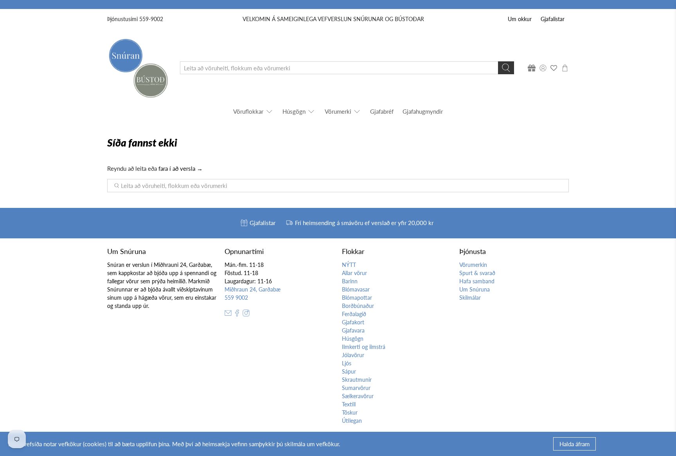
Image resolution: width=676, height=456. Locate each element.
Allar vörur (354, 273)
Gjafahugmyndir (423, 111)
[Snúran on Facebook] (237, 314)
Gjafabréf (382, 111)
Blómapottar (357, 297)
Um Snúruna (474, 289)
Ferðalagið (354, 314)
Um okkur (520, 19)
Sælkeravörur (358, 396)
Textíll (349, 404)
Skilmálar (470, 297)
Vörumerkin (473, 264)
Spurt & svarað (477, 273)
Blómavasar (356, 289)
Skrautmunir (357, 379)
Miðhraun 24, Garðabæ (252, 289)
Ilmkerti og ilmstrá (363, 346)
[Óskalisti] (553, 68)
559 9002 (236, 297)
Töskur (350, 412)
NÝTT (349, 264)
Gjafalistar (553, 19)
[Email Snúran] (228, 314)
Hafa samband (476, 281)
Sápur (349, 371)
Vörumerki (338, 111)
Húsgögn (294, 111)
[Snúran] (138, 68)
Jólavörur (353, 355)
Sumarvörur (356, 387)
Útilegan (352, 420)
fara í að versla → (180, 168)
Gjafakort (353, 322)
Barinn (350, 281)
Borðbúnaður (358, 305)
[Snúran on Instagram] (246, 314)
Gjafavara (353, 330)
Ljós (346, 363)
